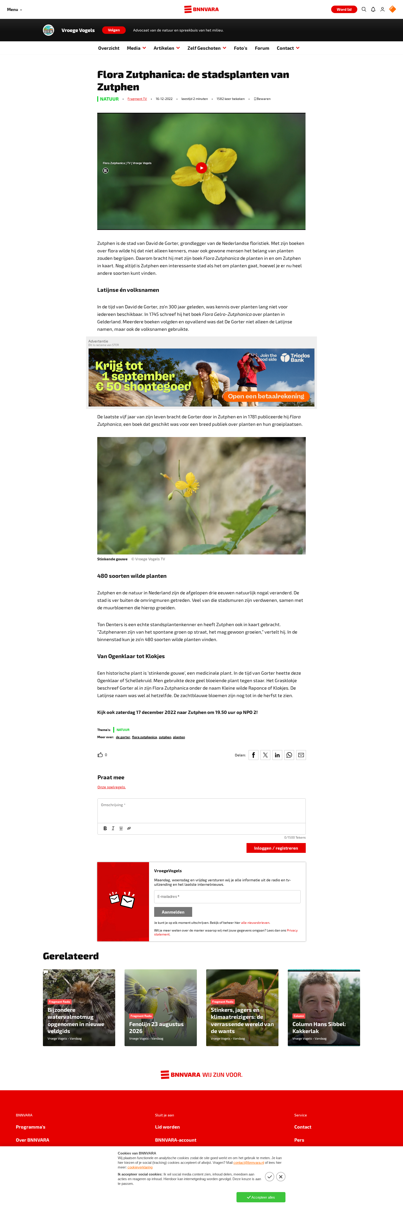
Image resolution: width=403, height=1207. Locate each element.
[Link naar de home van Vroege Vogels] (48, 30)
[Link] (129, 829)
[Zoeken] (364, 9)
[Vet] (105, 829)
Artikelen (164, 48)
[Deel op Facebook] (253, 755)
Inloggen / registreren (276, 847)
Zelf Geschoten (204, 48)
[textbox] (202, 811)
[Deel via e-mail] (301, 755)
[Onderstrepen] (121, 829)
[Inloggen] (382, 9)
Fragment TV (137, 99)
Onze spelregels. (111, 787)
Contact (285, 48)
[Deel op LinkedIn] (277, 755)
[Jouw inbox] (373, 9)
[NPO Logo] (392, 9)
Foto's (240, 48)
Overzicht (108, 48)
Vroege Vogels (78, 30)
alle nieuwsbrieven (255, 923)
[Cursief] (113, 829)
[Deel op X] (265, 755)
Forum (262, 48)
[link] (123, 736)
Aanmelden (173, 911)
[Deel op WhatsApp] (289, 755)
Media (133, 48)
